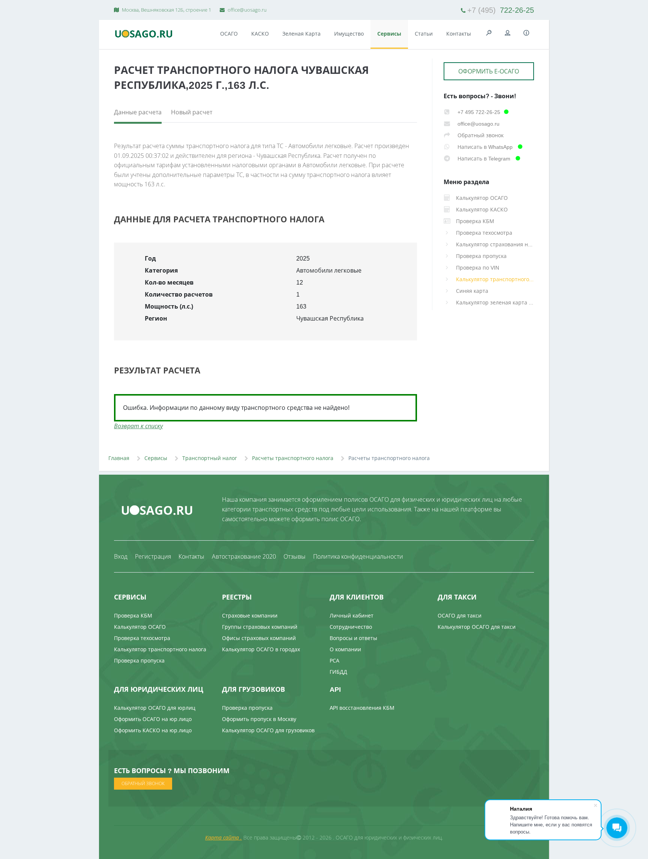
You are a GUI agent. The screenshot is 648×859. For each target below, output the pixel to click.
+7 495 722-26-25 (478, 111)
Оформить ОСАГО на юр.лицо (153, 719)
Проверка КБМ (133, 615)
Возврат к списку (138, 426)
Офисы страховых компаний (259, 638)
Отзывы (295, 556)
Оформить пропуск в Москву (259, 719)
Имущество (349, 33)
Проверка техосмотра (484, 232)
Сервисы (389, 33)
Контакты (458, 33)
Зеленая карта (301, 33)
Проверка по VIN (477, 267)
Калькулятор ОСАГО (140, 626)
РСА (334, 660)
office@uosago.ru (246, 9)
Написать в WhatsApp (485, 146)
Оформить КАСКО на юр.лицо (153, 730)
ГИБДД (338, 671)
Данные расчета (138, 112)
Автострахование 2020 (244, 556)
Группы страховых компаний (259, 626)
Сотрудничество (351, 626)
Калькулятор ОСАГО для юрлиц (154, 707)
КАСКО (260, 33)
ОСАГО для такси (460, 615)
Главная (118, 458)
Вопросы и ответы (353, 638)
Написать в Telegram (484, 158)
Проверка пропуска (481, 255)
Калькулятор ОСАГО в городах (261, 649)
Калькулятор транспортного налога (495, 279)
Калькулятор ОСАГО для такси (477, 626)
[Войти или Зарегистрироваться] (507, 32)
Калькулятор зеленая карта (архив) (495, 302)
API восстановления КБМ (362, 707)
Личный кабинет (352, 615)
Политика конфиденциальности (358, 556)
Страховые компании (250, 615)
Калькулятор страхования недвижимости (495, 244)
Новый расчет (191, 112)
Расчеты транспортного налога (292, 458)
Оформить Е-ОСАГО (488, 71)
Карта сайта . (223, 837)
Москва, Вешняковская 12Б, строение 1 (166, 9)
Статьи (424, 33)
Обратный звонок (480, 135)
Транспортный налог (209, 458)
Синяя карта (472, 290)
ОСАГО (229, 33)
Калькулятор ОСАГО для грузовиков (268, 730)
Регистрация (153, 556)
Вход (121, 556)
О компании (345, 649)
